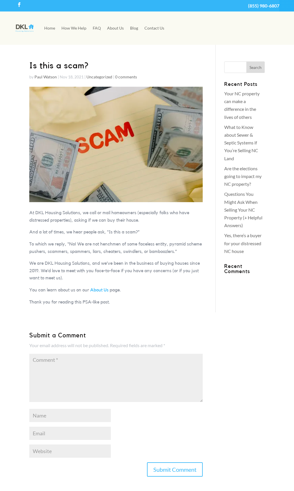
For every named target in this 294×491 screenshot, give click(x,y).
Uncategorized (99, 76)
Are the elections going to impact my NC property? (243, 176)
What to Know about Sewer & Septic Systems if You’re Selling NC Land (241, 142)
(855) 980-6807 (263, 5)
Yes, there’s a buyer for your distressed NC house (243, 243)
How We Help (73, 28)
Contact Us (154, 28)
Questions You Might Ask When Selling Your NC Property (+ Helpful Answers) (243, 209)
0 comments (126, 76)
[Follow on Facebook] (19, 4)
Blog (134, 28)
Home (49, 28)
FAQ (97, 28)
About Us (115, 28)
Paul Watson (45, 76)
